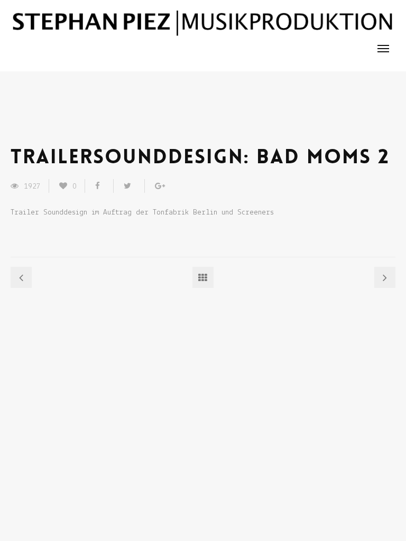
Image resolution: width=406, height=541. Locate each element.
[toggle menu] (383, 48)
